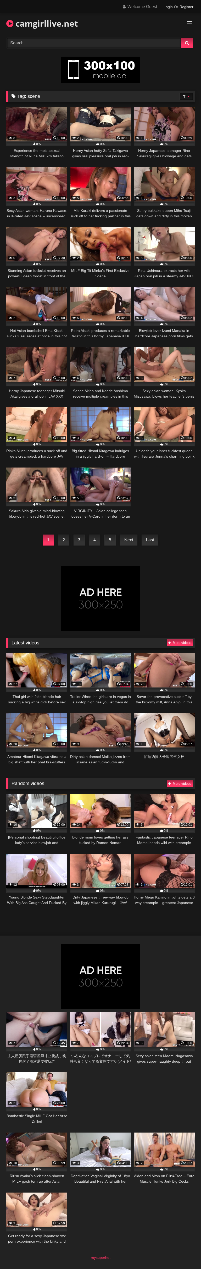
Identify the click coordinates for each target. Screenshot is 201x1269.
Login (168, 7)
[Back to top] (185, 1253)
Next (128, 540)
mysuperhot (100, 1257)
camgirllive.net (45, 23)
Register (186, 7)
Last (150, 540)
